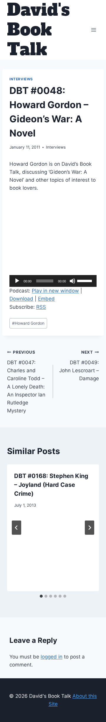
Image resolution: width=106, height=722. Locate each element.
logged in (51, 657)
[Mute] (72, 281)
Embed (46, 299)
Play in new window (55, 291)
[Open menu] (93, 29)
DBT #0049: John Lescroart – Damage (79, 365)
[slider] (85, 280)
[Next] (89, 528)
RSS (41, 307)
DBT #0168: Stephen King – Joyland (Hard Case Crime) (51, 484)
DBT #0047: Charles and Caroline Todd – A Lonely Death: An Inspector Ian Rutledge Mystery (26, 382)
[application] (53, 281)
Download (21, 299)
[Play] (17, 281)
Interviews (21, 79)
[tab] (41, 596)
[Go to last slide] (16, 528)
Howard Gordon (28, 323)
